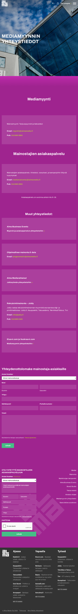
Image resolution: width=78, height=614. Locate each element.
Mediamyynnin (19, 344)
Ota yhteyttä (65, 3)
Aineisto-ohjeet (70, 494)
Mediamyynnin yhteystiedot (66, 498)
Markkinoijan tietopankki (67, 478)
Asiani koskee (8, 374)
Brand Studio (71, 486)
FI (53, 3)
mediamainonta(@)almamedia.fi (26, 180)
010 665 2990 (17, 135)
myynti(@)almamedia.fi (23, 131)
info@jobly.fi (18, 315)
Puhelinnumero (46, 404)
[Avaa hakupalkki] (58, 3)
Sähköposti (7, 404)
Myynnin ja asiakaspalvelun (25, 231)
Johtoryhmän (19, 282)
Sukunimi (43, 390)
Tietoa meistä (71, 490)
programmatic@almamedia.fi (25, 257)
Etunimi (4, 390)
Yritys (4, 395)
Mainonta (72, 474)
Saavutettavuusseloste (68, 502)
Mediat (73, 470)
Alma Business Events (68, 482)
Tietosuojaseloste (30, 437)
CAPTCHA (6, 520)
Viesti (4, 413)
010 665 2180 (17, 319)
